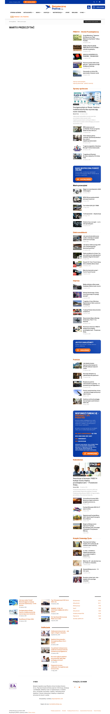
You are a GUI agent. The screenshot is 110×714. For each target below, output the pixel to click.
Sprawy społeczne (80, 89)
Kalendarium (78, 460)
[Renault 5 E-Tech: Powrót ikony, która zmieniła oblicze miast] (77, 264)
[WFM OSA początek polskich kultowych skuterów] (77, 200)
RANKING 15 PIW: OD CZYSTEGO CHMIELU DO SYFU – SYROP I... (60, 610)
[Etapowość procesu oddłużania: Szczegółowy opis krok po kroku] (45, 667)
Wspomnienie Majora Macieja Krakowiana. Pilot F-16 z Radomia (91, 319)
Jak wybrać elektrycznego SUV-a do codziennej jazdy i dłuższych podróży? (92, 246)
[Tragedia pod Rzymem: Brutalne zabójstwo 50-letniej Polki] (77, 156)
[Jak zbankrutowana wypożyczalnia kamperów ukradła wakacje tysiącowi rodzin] (77, 365)
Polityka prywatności (56, 710)
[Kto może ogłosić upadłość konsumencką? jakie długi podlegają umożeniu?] (45, 659)
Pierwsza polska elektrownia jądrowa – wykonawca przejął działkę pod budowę (91, 64)
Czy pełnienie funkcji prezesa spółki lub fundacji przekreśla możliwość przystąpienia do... (59, 649)
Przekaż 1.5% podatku (21, 17)
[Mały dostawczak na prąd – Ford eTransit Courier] (77, 272)
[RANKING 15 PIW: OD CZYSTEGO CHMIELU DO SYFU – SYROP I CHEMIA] (45, 611)
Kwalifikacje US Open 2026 (26, 619)
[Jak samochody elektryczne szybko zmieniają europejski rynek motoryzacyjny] (77, 238)
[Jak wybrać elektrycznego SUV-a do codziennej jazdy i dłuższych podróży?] (77, 247)
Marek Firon (76, 114)
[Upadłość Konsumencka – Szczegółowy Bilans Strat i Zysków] (45, 642)
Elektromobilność (80, 232)
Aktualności (27, 12)
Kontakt (64, 710)
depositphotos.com (57, 698)
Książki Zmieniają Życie (82, 538)
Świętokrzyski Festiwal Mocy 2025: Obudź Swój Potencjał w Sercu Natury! (91, 517)
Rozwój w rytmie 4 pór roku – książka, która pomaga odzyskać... (91, 579)
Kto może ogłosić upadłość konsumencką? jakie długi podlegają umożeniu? (59, 658)
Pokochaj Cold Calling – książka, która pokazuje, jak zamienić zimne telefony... (90, 543)
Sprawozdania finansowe (86, 710)
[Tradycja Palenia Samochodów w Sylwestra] (77, 312)
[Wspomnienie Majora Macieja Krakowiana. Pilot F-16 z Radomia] (77, 320)
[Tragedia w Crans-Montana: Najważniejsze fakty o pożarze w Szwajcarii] (77, 303)
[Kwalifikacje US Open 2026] (13, 621)
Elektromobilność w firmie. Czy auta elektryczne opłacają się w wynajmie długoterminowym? (92, 255)
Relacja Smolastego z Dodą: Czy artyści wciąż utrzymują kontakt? (91, 294)
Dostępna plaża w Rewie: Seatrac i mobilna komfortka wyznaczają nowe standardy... (86, 109)
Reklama (75, 12)
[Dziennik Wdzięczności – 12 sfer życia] (77, 571)
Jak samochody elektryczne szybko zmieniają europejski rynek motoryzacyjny (91, 237)
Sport (67, 12)
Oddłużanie (84, 350)
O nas (82, 12)
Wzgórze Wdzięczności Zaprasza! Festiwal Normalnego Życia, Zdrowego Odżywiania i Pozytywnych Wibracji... (91, 527)
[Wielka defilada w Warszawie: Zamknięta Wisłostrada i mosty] (77, 287)
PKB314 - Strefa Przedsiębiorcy (86, 32)
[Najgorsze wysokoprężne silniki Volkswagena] (77, 191)
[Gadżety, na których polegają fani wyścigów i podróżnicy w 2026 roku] (77, 401)
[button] (94, 1)
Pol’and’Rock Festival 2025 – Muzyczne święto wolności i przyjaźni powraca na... (91, 500)
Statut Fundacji (97, 710)
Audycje (46, 12)
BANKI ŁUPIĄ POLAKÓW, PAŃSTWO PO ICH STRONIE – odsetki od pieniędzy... (91, 47)
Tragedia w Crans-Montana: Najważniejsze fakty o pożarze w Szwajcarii (91, 303)
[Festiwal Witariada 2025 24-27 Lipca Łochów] (77, 509)
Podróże (76, 360)
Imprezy (76, 281)
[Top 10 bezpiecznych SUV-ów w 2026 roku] (45, 602)
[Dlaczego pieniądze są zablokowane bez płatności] (77, 376)
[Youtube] (99, 2)
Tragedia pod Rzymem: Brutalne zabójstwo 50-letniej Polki (91, 156)
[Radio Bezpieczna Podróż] (55, 7)
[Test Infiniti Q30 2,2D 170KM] (77, 208)
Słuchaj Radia (31, 2)
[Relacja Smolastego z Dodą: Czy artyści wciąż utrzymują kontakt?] (77, 295)
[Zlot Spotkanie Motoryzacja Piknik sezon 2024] (45, 619)
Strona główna (15, 12)
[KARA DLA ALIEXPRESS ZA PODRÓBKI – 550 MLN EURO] (77, 57)
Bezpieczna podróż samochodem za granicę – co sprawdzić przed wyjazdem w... (91, 383)
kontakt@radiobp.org (55, 704)
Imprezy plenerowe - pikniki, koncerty (83, 83)
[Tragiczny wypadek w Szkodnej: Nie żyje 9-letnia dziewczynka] (77, 148)
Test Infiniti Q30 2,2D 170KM (91, 205)
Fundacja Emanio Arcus (73, 710)
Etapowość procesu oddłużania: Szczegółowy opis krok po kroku (59, 667)
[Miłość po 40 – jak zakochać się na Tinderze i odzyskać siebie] (77, 563)
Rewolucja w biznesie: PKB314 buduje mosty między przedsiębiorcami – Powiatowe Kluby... (85, 481)
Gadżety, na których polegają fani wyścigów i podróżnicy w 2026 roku (91, 401)
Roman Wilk (76, 487)
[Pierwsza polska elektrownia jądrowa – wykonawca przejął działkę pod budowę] (77, 65)
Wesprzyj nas (92, 453)
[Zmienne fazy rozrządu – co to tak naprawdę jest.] (77, 224)
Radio (38, 12)
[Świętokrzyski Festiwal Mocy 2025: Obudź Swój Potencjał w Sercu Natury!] (77, 518)
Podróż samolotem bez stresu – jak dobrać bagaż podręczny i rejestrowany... (92, 392)
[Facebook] (96, 2)
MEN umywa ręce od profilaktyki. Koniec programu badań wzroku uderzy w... (91, 128)
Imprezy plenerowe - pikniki (79, 475)
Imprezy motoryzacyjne (79, 81)
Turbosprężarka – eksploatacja (92, 213)
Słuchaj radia (85, 179)
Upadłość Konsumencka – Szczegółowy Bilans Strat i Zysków (58, 641)
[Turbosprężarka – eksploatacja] (77, 216)
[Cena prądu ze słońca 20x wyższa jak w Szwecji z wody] (77, 74)
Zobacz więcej (31, 712)
